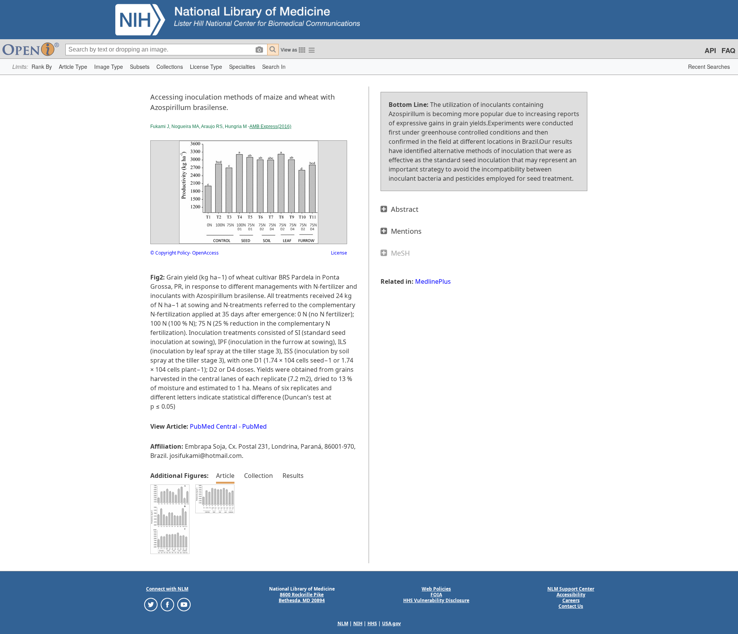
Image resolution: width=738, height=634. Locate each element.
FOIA (436, 594)
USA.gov (391, 623)
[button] (41, 67)
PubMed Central (213, 426)
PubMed (254, 426)
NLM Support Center (570, 589)
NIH (357, 623)
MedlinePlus (433, 281)
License (339, 253)
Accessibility (571, 594)
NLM (342, 623)
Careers (571, 600)
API (710, 50)
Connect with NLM (167, 589)
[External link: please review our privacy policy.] (151, 604)
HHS (372, 623)
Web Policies (436, 589)
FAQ (728, 50)
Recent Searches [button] (709, 66)
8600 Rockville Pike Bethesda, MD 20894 (302, 597)
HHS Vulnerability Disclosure (436, 600)
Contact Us (570, 606)
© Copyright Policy (169, 253)
